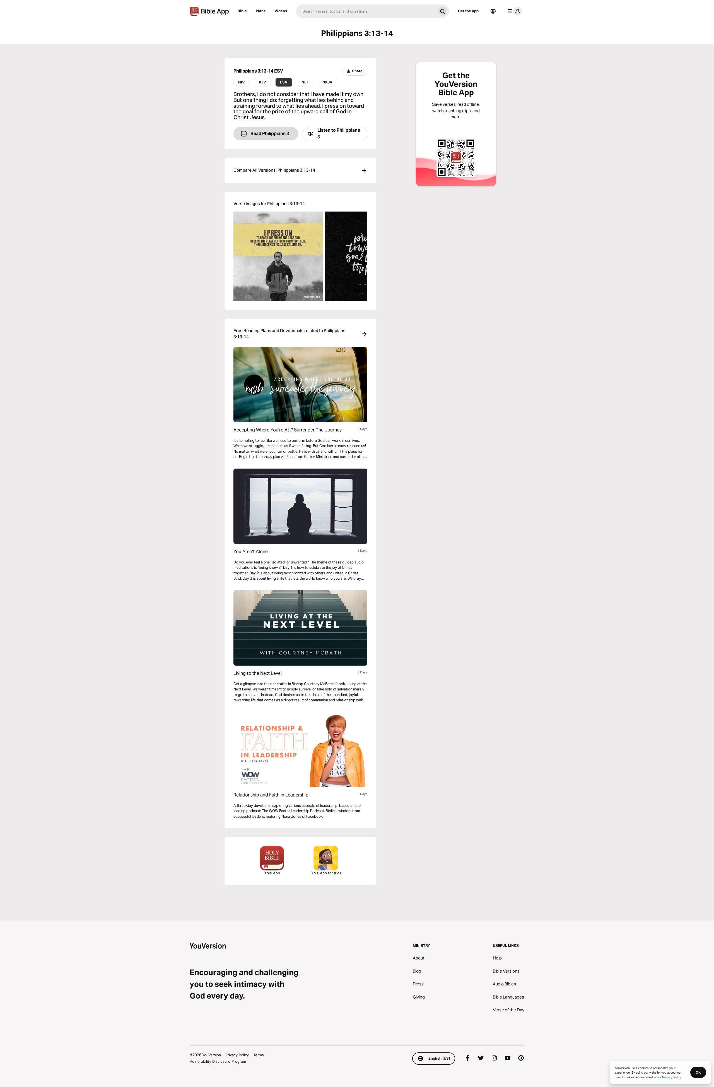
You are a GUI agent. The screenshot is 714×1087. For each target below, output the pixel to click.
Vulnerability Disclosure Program (218, 1061)
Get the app (468, 11)
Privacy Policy (237, 1055)
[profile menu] (513, 11)
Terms (258, 1055)
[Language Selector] (493, 11)
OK (698, 1072)
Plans (261, 11)
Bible (242, 11)
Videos (280, 11)
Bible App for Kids (325, 873)
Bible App (272, 873)
